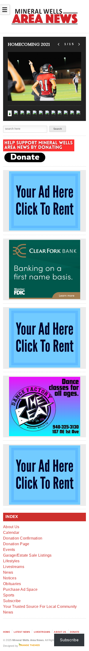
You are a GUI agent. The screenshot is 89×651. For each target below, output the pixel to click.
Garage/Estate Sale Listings (27, 555)
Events (9, 550)
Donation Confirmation (22, 538)
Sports (8, 595)
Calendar (11, 533)
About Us (11, 527)
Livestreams (13, 567)
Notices (9, 578)
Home (6, 632)
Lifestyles (11, 561)
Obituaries (12, 584)
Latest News (22, 632)
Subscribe (12, 601)
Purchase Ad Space (20, 589)
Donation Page (16, 544)
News (8, 572)
